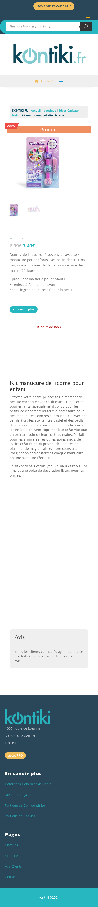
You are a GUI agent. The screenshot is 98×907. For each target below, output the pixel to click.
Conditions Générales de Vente (28, 784)
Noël (15, 115)
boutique (50, 110)
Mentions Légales (18, 794)
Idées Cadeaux (69, 110)
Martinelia (23, 540)
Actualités (12, 855)
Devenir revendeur (54, 6)
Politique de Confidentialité (25, 805)
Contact (11, 877)
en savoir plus (24, 309)
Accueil (36, 110)
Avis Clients (13, 866)
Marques (11, 845)
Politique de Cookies (20, 816)
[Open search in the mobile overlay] (49, 26)
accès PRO (15, 755)
